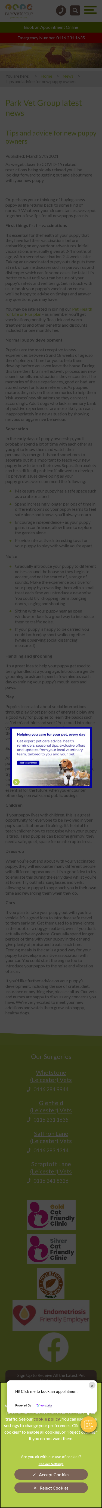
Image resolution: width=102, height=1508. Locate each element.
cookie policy (46, 1418)
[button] (89, 1424)
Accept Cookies (54, 1474)
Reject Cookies (54, 1487)
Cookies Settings (51, 1464)
